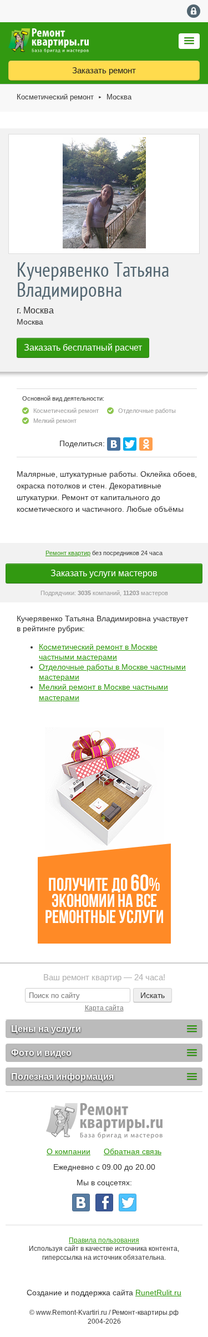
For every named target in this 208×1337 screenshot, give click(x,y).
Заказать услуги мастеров (104, 573)
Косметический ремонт (55, 97)
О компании (68, 1151)
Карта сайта (104, 1008)
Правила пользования (104, 1240)
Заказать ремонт (104, 70)
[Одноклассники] (146, 444)
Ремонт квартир (67, 553)
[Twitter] (129, 444)
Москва (118, 97)
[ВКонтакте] (113, 444)
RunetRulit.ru (158, 1292)
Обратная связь (132, 1151)
